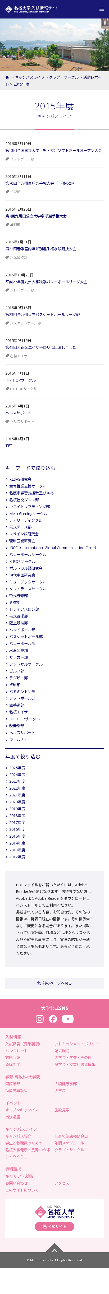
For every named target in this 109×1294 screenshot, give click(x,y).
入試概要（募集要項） (23, 1043)
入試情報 (13, 1037)
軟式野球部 (18, 595)
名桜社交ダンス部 (24, 499)
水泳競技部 (18, 257)
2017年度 (17, 822)
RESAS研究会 (20, 479)
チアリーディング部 (25, 520)
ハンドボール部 (22, 629)
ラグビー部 (18, 677)
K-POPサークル (22, 561)
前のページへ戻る (57, 983)
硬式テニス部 (20, 527)
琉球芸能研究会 (22, 540)
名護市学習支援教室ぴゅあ (31, 492)
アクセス (61, 1183)
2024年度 (17, 774)
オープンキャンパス (21, 1109)
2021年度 (17, 794)
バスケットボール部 (25, 323)
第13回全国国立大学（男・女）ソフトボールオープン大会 (53, 150)
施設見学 (61, 1109)
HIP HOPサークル (20, 380)
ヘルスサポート (18, 412)
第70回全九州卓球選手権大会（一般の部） (40, 183)
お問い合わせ (16, 1183)
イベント (13, 1103)
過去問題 (61, 1050)
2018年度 (17, 815)
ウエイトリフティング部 (29, 506)
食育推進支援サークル (27, 486)
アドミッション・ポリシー (76, 1043)
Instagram (40, 1019)
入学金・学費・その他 (73, 1057)
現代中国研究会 (22, 575)
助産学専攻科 (16, 1090)
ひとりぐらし (16, 1156)
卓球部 (15, 191)
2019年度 (17, 808)
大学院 (60, 1090)
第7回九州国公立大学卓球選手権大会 (36, 216)
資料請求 (13, 1169)
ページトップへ (54, 1247)
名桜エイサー (20, 356)
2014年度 (17, 843)
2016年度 (17, 829)
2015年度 (21, 84)
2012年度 (17, 856)
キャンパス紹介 (18, 1136)
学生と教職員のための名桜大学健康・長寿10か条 (27, 1146)
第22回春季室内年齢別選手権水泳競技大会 (40, 248)
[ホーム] (7, 77)
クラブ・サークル (64, 77)
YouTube (68, 1019)
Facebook (53, 1019)
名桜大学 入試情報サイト (31, 9)
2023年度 (17, 781)
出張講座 (12, 1116)
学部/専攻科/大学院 (22, 1076)
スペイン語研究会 (24, 533)
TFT (9, 445)
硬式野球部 (18, 616)
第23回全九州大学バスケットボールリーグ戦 (42, 314)
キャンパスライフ (29, 77)
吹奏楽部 (16, 725)
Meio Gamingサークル (28, 513)
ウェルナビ (18, 739)
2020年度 (17, 801)
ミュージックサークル (27, 582)
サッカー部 (18, 657)
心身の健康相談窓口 (71, 1136)
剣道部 (14, 602)
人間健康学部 (65, 1083)
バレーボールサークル (27, 554)
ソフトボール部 (22, 159)
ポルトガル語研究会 (26, 568)
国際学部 (12, 1083)
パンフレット (16, 1050)
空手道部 (16, 705)
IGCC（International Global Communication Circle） (53, 547)
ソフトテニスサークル (27, 588)
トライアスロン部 (24, 609)
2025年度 (17, 767)
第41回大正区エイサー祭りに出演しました (40, 347)
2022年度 (17, 788)
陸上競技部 (18, 622)
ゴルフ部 (16, 671)
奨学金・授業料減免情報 (74, 1064)
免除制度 (12, 1064)
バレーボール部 (22, 290)
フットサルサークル (26, 664)
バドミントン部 (22, 691)
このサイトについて (22, 1190)
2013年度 (17, 849)
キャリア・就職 (19, 1176)
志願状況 (12, 1057)
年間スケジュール (69, 1142)
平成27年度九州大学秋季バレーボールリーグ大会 (46, 281)
